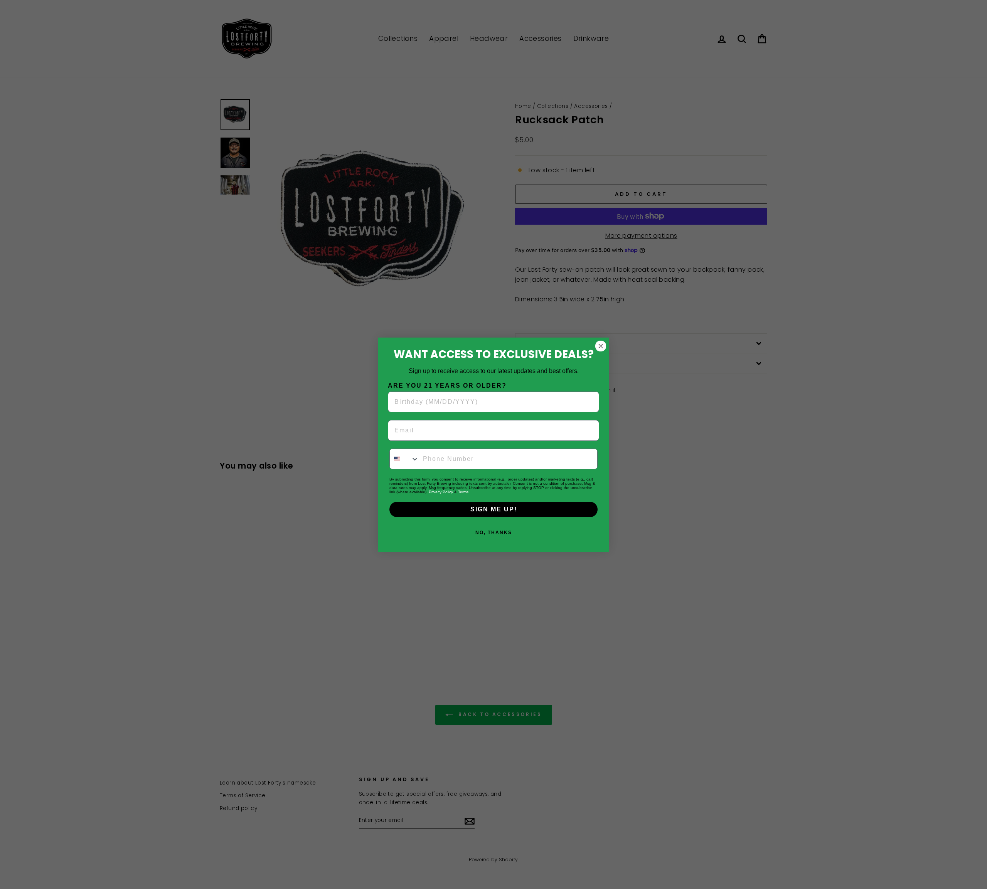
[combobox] (404, 459)
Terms (463, 492)
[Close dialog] (600, 346)
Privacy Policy (441, 492)
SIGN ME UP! (493, 509)
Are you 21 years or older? (447, 385)
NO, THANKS (493, 532)
